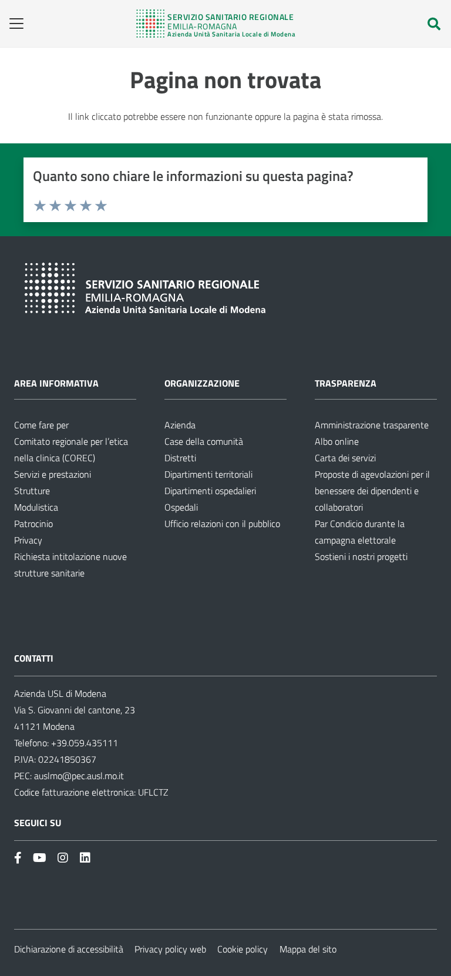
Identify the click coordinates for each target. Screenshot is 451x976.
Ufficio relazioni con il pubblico (222, 523)
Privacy (28, 540)
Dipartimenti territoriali (208, 474)
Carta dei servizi (345, 458)
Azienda (180, 425)
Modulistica (36, 507)
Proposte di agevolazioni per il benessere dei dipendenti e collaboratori (372, 490)
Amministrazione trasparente (372, 425)
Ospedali (181, 507)
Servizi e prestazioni (52, 474)
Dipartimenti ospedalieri (210, 491)
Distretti (180, 458)
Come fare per (41, 425)
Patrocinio (33, 523)
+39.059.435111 (83, 743)
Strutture (32, 491)
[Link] (215, 23)
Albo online (337, 441)
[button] (12, 23)
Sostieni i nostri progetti (361, 556)
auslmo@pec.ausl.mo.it (79, 776)
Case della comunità (203, 441)
